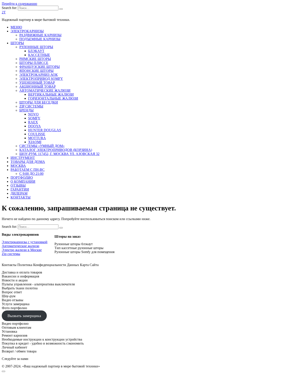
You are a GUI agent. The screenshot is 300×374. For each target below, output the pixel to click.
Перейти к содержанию (19, 3)
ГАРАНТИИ (20, 189)
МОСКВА (18, 166)
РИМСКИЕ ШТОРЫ (35, 59)
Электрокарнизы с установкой (24, 242)
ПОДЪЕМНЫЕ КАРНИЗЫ (39, 39)
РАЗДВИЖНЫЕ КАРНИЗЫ (40, 35)
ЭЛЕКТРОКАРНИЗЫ (27, 31)
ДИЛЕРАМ (19, 193)
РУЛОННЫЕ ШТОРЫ (36, 47)
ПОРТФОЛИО (22, 177)
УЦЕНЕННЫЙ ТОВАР (37, 82)
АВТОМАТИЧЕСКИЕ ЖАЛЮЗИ (44, 90)
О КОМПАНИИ (23, 181)
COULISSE (36, 134)
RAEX (33, 122)
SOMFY (34, 118)
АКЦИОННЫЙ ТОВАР (37, 86)
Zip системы (11, 254)
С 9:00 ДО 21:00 (31, 173)
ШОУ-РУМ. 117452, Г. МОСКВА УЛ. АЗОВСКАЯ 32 (59, 154)
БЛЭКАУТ (36, 51)
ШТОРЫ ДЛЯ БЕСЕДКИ (38, 102)
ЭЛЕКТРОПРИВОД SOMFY (41, 78)
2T (4, 12)
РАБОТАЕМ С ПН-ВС (28, 169)
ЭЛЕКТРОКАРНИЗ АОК (38, 75)
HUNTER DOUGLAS (44, 130)
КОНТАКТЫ (21, 197)
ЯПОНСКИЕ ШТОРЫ (36, 71)
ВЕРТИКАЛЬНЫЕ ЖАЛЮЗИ (51, 94)
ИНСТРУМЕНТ (23, 158)
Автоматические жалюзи (20, 246)
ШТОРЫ (17, 43)
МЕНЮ (16, 27)
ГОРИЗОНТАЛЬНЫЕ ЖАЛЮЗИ (53, 98)
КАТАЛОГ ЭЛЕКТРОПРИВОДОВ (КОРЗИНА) (55, 150)
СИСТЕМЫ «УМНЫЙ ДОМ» (42, 146)
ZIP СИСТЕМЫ (31, 106)
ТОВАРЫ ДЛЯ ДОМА (28, 162)
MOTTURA (37, 138)
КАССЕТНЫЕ (39, 55)
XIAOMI (34, 142)
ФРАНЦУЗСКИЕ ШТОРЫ (39, 67)
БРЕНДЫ (26, 110)
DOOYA (34, 126)
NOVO (33, 114)
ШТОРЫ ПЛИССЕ (33, 63)
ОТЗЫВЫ (18, 185)
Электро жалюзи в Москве (22, 250)
